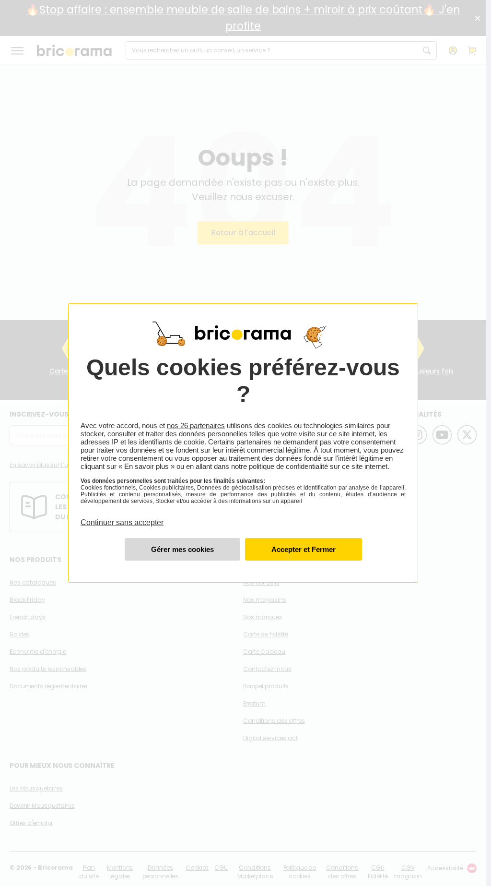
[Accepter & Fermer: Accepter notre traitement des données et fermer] (303, 549)
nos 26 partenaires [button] (196, 425)
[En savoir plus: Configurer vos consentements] (182, 549)
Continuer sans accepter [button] (122, 517)
